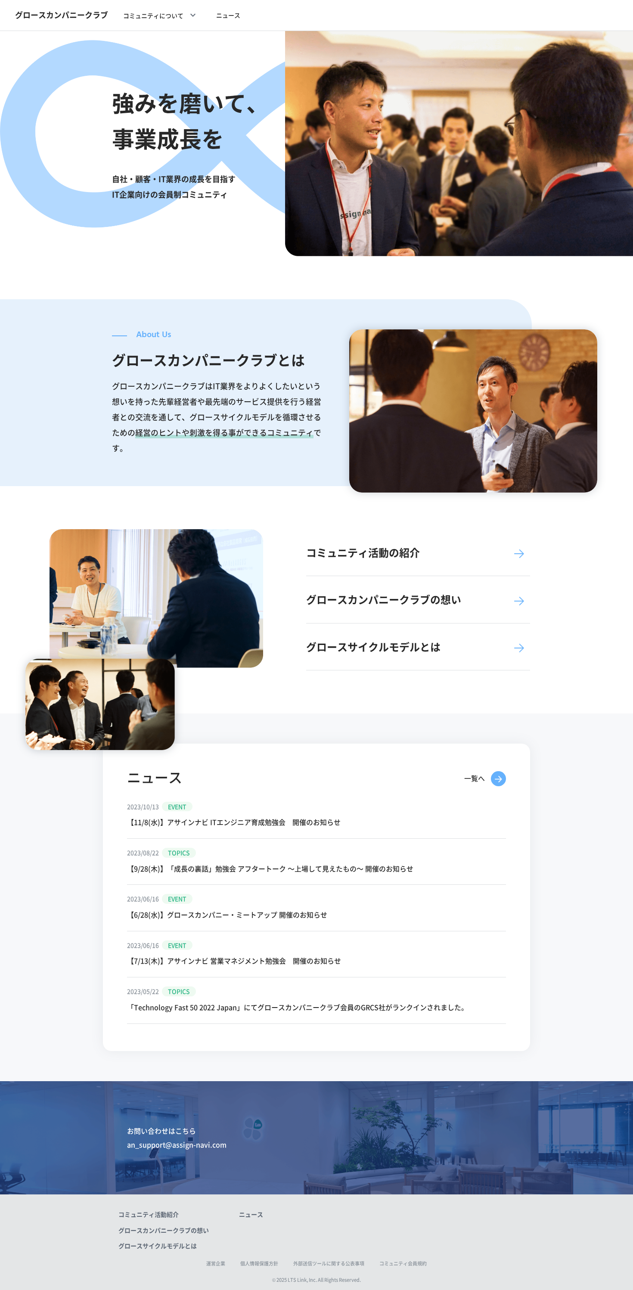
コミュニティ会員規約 (403, 1263)
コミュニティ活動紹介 (148, 1214)
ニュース (228, 15)
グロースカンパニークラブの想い (163, 1230)
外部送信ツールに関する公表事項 (328, 1263)
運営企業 (215, 1263)
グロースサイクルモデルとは (157, 1245)
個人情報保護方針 (259, 1263)
